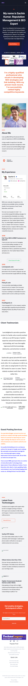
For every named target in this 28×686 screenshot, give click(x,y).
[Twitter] (10, 641)
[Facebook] (14, 641)
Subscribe (14, 623)
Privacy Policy (14, 680)
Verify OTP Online (8, 534)
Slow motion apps (14, 664)
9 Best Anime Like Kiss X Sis (11, 560)
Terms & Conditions (14, 681)
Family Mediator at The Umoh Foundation (20, 380)
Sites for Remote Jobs (14, 662)
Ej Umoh (17, 377)
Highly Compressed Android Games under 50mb (11, 582)
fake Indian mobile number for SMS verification (14, 647)
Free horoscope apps (14, 660)
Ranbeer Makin (16, 352)
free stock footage (14, 666)
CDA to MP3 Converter (14, 654)
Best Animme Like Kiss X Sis (14, 652)
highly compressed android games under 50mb (14, 649)
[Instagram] (17, 641)
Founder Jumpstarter (17, 353)
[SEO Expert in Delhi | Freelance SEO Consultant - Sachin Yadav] (3, 2)
